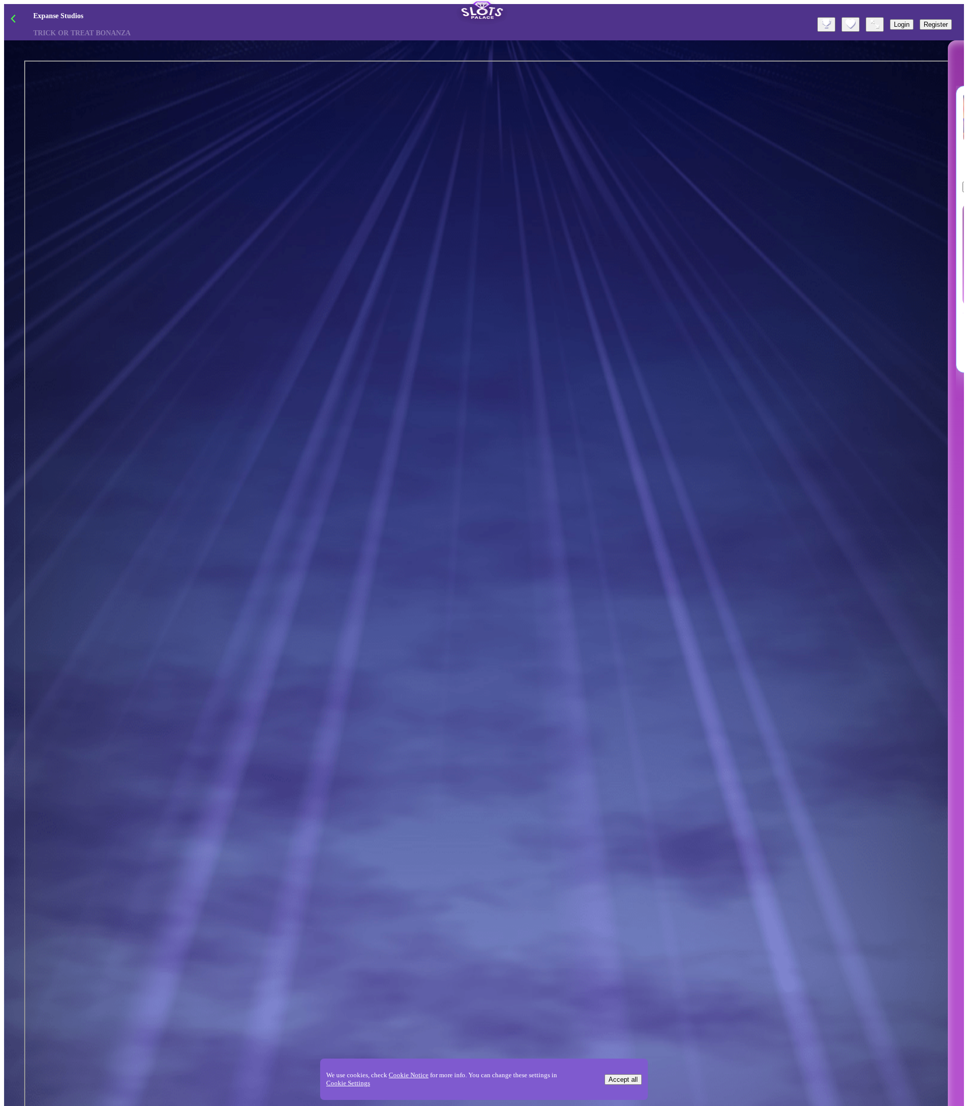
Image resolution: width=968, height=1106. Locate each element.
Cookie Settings (348, 1083)
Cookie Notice (409, 1075)
